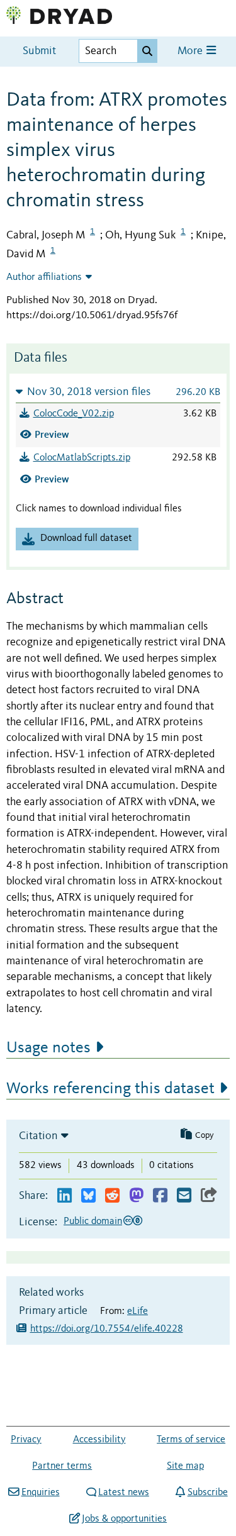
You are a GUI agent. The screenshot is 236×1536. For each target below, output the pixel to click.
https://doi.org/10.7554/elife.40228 (106, 1329)
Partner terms (62, 1466)
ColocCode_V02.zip (73, 414)
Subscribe (207, 1493)
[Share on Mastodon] (136, 1196)
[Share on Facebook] (160, 1196)
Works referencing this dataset (110, 1089)
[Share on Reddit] (112, 1196)
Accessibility (99, 1440)
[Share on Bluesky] (88, 1196)
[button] (118, 391)
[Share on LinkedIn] (64, 1196)
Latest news (123, 1493)
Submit (39, 51)
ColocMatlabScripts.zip (81, 458)
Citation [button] (38, 1136)
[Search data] (147, 51)
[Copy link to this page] (209, 1196)
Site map (185, 1466)
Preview (52, 434)
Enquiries (40, 1493)
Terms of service (191, 1440)
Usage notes (48, 1048)
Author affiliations (44, 277)
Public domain (93, 1221)
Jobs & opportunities (124, 1519)
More (191, 51)
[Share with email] (184, 1196)
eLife (137, 1311)
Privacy (26, 1440)
